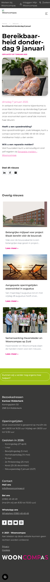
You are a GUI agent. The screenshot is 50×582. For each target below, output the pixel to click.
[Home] (9, 13)
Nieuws (15, 24)
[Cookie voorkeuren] (5, 577)
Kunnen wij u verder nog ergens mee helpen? (21, 376)
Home (4, 24)
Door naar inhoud (11, 3)
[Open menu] (46, 13)
